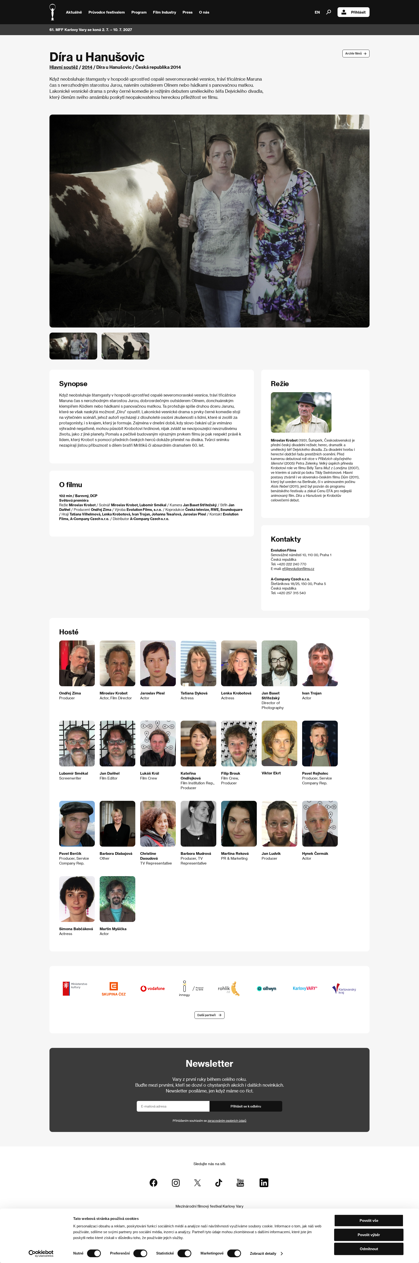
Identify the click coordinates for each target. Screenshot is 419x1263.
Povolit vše (369, 1220)
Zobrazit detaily (263, 1253)
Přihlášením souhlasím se (209, 1120)
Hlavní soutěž (63, 67)
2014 (87, 67)
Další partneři (206, 1015)
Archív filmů (353, 53)
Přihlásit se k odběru (246, 1106)
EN (317, 12)
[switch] (140, 1253)
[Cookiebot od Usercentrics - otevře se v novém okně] (41, 1253)
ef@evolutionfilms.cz (298, 569)
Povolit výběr (369, 1235)
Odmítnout (369, 1249)
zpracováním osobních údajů (227, 1120)
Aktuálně (74, 12)
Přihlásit (358, 12)
